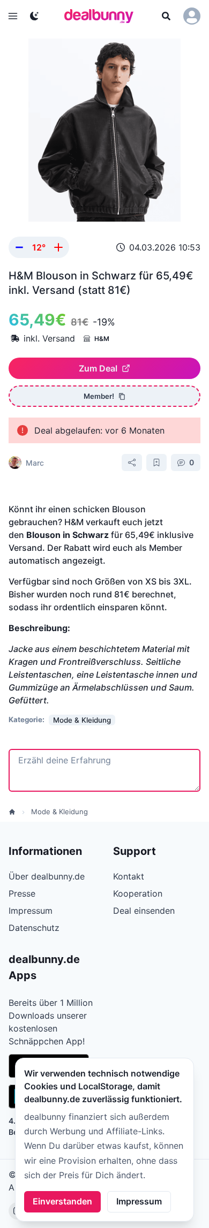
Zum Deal (98, 368)
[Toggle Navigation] (13, 16)
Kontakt (128, 876)
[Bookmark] (156, 462)
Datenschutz (34, 927)
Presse (22, 893)
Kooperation (137, 893)
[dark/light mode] (34, 16)
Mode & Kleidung (59, 811)
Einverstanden (62, 1201)
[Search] (166, 16)
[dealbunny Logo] (102, 16)
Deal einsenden (144, 910)
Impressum (139, 1201)
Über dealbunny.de (47, 876)
